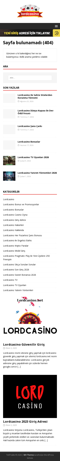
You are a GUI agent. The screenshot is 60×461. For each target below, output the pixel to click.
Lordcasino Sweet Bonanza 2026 (19, 274)
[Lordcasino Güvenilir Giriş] (30, 339)
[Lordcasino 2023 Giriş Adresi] (30, 416)
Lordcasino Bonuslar (29, 141)
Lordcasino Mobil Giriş (14, 250)
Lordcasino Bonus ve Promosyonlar (21, 204)
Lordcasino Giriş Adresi (14, 219)
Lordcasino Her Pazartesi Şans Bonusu (22, 235)
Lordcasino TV (10, 279)
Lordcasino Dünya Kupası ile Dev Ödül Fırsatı (35, 112)
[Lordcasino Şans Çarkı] (9, 132)
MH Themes (29, 455)
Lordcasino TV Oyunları (14, 285)
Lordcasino (8, 199)
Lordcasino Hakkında (13, 230)
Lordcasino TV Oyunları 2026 (33, 157)
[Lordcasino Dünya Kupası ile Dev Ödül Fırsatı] (9, 116)
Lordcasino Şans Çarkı (30, 126)
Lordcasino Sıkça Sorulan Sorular (19, 264)
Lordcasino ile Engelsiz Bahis (17, 240)
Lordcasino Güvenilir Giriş (24, 344)
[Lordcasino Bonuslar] (9, 147)
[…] (19, 366)
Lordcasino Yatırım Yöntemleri (18, 290)
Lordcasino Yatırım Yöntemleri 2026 (37, 172)
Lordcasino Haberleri (13, 225)
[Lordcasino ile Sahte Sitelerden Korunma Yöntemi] (9, 101)
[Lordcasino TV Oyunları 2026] (9, 163)
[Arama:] (30, 77)
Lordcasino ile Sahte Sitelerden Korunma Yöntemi (35, 96)
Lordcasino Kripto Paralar (15, 245)
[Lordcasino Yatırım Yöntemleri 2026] (9, 178)
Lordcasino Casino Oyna (15, 214)
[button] (55, 26)
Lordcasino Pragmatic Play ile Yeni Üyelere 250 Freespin (26, 257)
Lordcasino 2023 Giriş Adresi (25, 421)
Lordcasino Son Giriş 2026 (16, 269)
